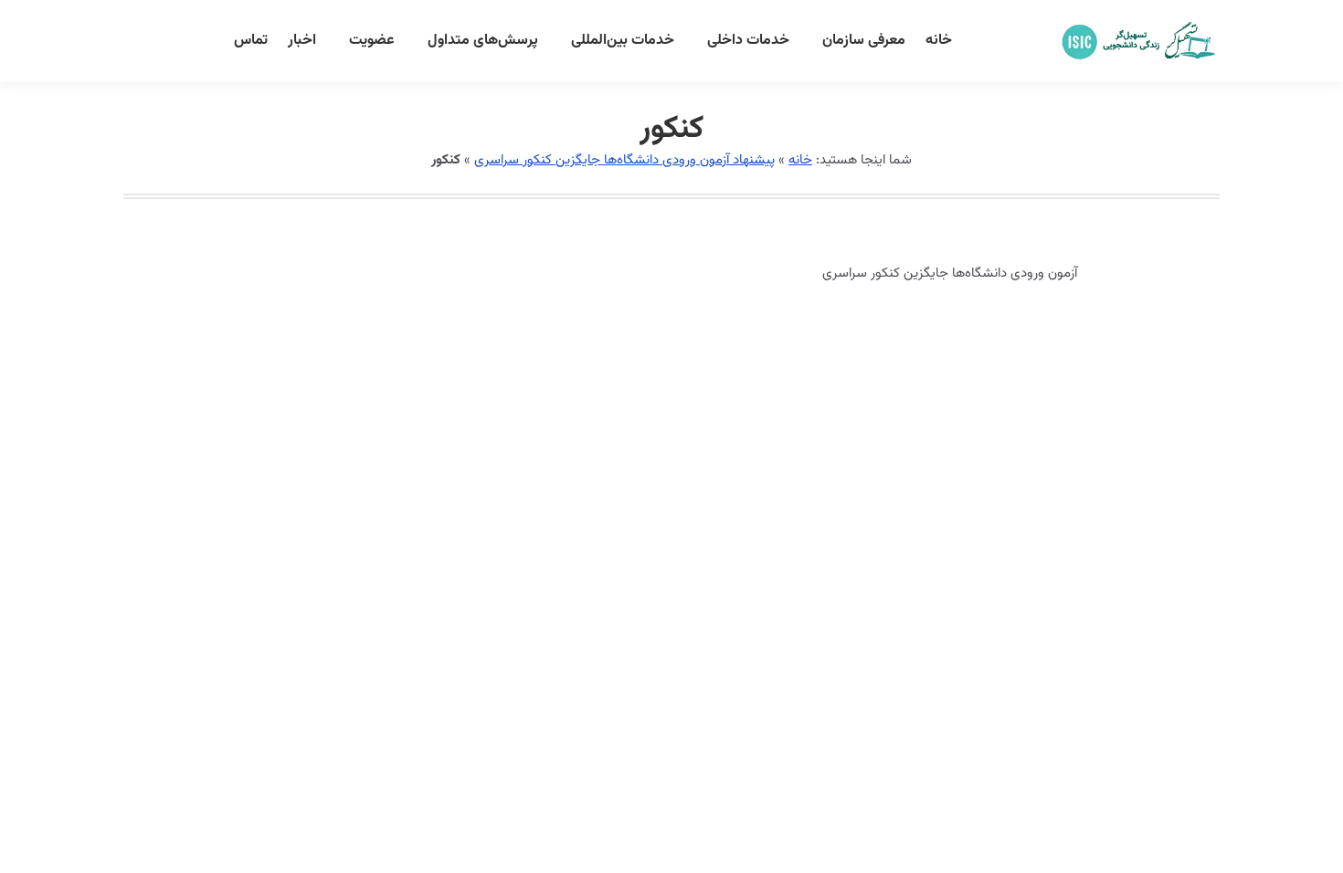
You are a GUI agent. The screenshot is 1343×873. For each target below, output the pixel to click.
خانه (800, 160)
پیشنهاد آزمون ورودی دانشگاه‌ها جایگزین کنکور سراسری (624, 160)
